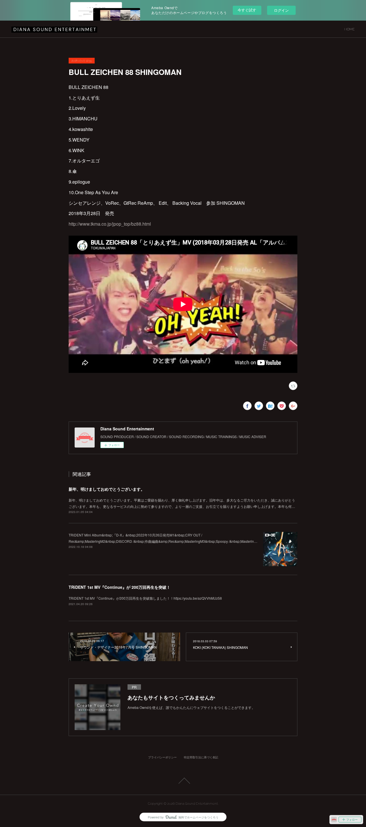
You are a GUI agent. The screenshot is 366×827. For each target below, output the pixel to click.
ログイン (281, 10)
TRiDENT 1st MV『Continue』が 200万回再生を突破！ (119, 587)
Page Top (183, 781)
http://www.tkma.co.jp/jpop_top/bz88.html (110, 223)
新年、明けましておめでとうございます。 (107, 489)
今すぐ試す (247, 10)
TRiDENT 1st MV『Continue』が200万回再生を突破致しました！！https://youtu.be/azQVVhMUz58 (145, 598)
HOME (349, 29)
